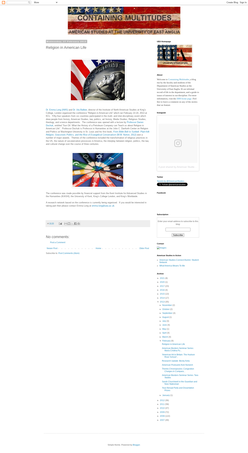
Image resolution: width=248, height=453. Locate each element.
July (164, 321)
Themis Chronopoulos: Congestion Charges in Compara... (178, 370)
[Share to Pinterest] (78, 223)
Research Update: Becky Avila (176, 361)
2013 (162, 302)
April (164, 333)
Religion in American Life (173, 344)
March (165, 337)
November (167, 305)
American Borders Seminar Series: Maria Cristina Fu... (178, 349)
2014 (162, 298)
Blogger (136, 445)
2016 (162, 290)
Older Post (144, 248)
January (166, 395)
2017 (162, 286)
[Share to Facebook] (75, 223)
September (167, 313)
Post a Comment (57, 242)
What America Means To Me (172, 266)
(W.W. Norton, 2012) (126, 134)
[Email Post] (60, 223)
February (166, 341)
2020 (162, 282)
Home (98, 248)
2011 (162, 404)
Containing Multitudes (178, 79)
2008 (162, 416)
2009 (162, 412)
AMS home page (184, 98)
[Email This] (65, 223)
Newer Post (52, 248)
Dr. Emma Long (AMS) (57, 109)
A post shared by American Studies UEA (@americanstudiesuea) (192, 167)
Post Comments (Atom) (68, 253)
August (165, 317)
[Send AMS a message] (161, 248)
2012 (162, 400)
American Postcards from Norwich (177, 365)
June (164, 325)
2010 (162, 408)
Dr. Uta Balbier (80, 109)
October (166, 309)
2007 (162, 420)
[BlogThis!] (69, 223)
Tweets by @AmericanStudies (170, 181)
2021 (162, 278)
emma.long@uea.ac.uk (103, 205)
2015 (162, 294)
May (164, 329)
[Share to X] (72, 223)
